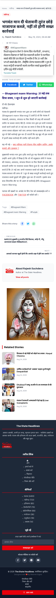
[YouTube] (38, 560)
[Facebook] (17, 560)
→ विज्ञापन (28, 474)
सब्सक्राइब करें (28, 548)
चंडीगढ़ (11, 8)
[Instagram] (31, 560)
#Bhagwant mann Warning (15, 212)
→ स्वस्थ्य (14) (28, 522)
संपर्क (27, 584)
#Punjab (34, 212)
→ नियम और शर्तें (28, 481)
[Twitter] (24, 560)
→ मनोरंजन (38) (28, 514)
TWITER (22, 195)
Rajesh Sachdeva (13, 37)
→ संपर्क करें (28, 470)
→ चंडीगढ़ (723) (28, 500)
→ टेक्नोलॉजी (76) (28, 507)
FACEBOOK (7, 195)
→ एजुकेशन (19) (28, 518)
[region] (28, 314)
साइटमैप (28, 587)
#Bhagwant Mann (18, 207)
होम (28, 463)
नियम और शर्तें (27, 581)
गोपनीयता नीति (27, 579)
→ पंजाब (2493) (28, 496)
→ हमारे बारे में (28, 466)
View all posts (22, 277)
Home (4, 8)
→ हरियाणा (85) (28, 503)
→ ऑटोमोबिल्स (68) (28, 511)
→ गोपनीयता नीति (28, 477)
